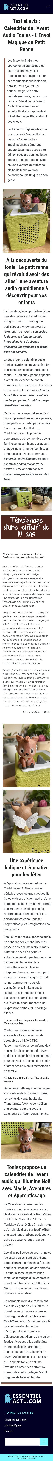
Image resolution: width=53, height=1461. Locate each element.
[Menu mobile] (47, 6)
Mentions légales (13, 1425)
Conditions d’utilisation (15, 1419)
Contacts (9, 1431)
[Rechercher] (43, 1442)
